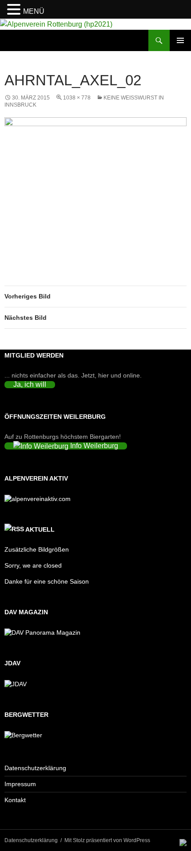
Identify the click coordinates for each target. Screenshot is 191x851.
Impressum (20, 783)
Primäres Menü (180, 40)
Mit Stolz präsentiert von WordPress (107, 840)
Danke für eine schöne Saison (46, 581)
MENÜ (33, 11)
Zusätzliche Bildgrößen (36, 549)
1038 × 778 (77, 98)
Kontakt (15, 799)
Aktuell (40, 529)
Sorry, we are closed (33, 565)
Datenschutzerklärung (35, 767)
